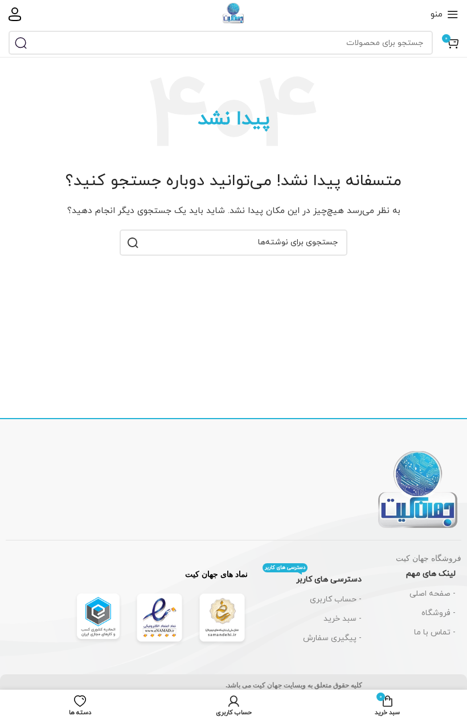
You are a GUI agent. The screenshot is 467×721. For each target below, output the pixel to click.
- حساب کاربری (336, 599)
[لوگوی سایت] (233, 13)
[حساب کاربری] (15, 14)
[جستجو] (20, 43)
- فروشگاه (438, 613)
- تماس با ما (435, 632)
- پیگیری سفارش (332, 638)
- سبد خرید (342, 618)
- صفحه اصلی (432, 593)
